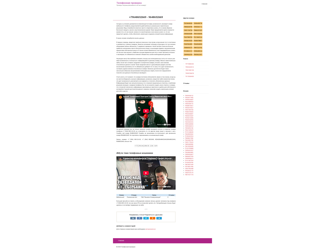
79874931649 (189, 164)
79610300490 (189, 146)
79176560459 (189, 76)
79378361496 (189, 166)
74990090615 (189, 158)
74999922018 (188, 54)
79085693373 (188, 47)
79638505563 (189, 134)
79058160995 (189, 120)
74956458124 (198, 51)
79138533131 (188, 51)
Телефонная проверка (129, 3)
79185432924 (189, 136)
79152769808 (189, 148)
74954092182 (189, 128)
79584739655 (189, 112)
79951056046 (198, 34)
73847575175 (189, 173)
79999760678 (189, 73)
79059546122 (189, 95)
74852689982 (189, 144)
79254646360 (188, 23)
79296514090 (189, 118)
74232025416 (189, 122)
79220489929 (189, 102)
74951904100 (189, 110)
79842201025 (198, 30)
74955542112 (198, 27)
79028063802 (189, 152)
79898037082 (189, 138)
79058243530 (188, 40)
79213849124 (198, 37)
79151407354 (189, 160)
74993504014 (189, 126)
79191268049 (189, 132)
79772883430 (189, 64)
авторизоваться (150, 229)
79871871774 (189, 175)
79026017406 (189, 97)
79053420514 (189, 67)
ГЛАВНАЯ (204, 4)
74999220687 (189, 99)
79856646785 (188, 27)
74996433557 (189, 150)
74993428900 (189, 124)
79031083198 (189, 70)
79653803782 (189, 140)
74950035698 (188, 34)
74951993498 (189, 168)
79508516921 (189, 106)
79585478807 (198, 40)
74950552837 (189, 154)
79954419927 (189, 108)
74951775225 (189, 142)
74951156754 (188, 30)
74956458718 (198, 23)
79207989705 (188, 37)
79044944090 (198, 44)
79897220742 (198, 47)
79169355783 (189, 162)
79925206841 (189, 114)
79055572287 (189, 116)
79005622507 (198, 54)
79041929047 (189, 130)
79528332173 (189, 170)
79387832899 (188, 44)
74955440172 (189, 104)
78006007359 (189, 156)
